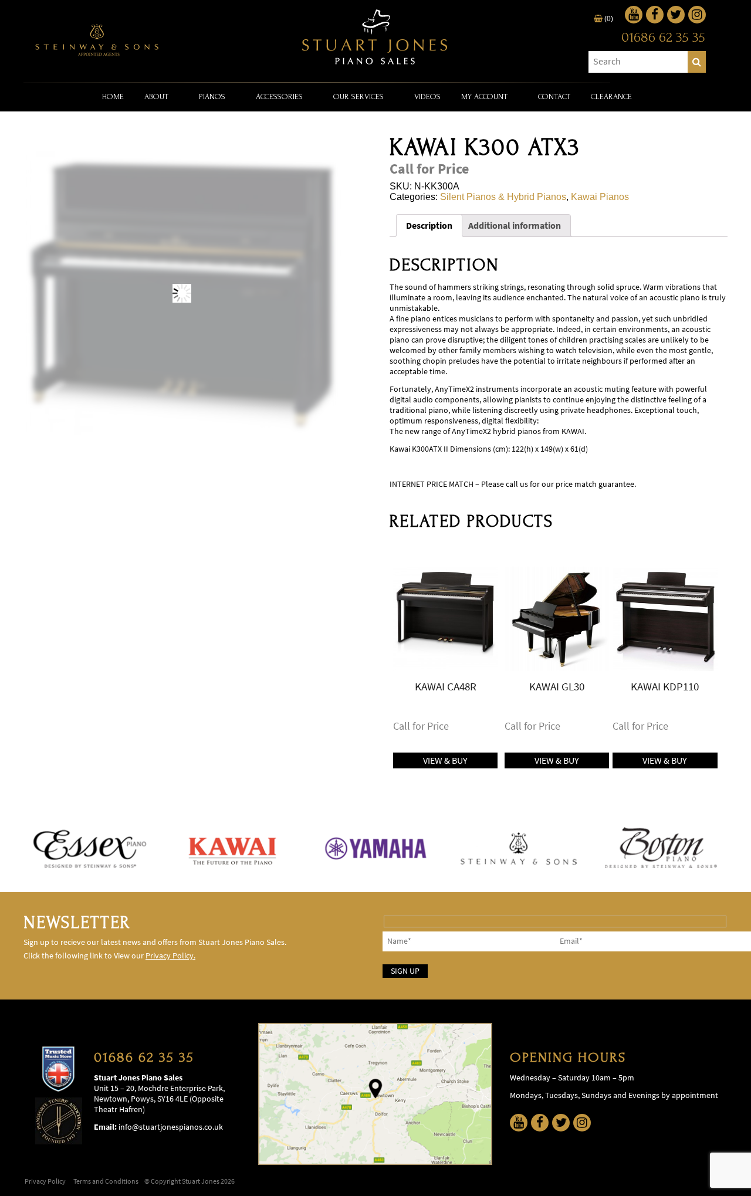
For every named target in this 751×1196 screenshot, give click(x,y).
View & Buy (445, 760)
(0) (608, 19)
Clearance (611, 96)
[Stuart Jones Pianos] (375, 38)
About (156, 96)
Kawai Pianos (600, 197)
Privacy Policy (45, 1181)
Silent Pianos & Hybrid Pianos (503, 197)
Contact (554, 96)
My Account (484, 96)
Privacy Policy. (170, 955)
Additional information (514, 225)
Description (429, 225)
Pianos (212, 96)
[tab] (429, 225)
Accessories (279, 96)
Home (113, 96)
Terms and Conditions (105, 1181)
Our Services (358, 96)
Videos (427, 96)
